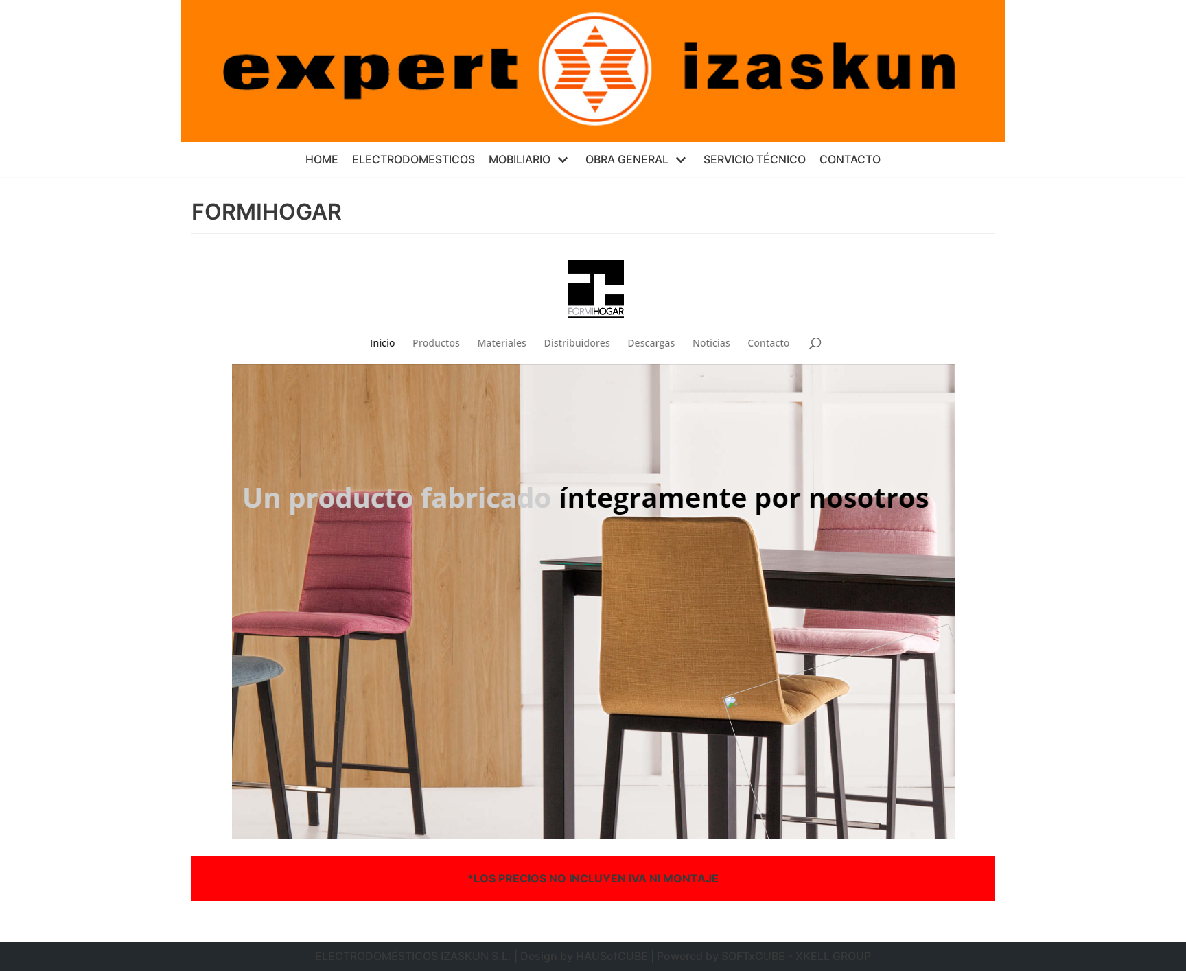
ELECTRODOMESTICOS (413, 159)
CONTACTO (850, 159)
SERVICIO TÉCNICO (755, 159)
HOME (321, 159)
